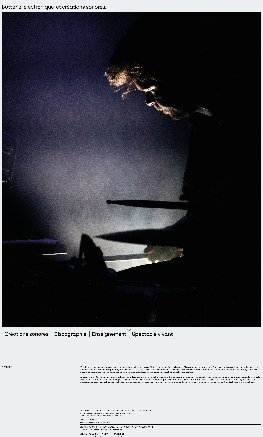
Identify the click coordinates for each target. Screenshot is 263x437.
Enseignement (109, 334)
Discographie (70, 334)
